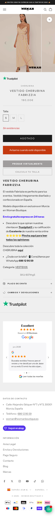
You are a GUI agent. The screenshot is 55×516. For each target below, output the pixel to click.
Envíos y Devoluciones (15, 449)
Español (40, 490)
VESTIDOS (21, 267)
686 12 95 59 (25, 413)
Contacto (8, 460)
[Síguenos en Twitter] (12, 481)
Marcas (7, 471)
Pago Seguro (10, 455)
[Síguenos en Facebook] (4, 481)
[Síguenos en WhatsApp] (42, 481)
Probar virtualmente (27, 164)
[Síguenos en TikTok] (34, 481)
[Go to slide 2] (26, 372)
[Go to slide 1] (24, 372)
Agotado (27, 138)
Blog (5, 466)
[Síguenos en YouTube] (27, 481)
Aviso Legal (9, 444)
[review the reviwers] (12, 352)
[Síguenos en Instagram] (19, 481)
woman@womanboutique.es (22, 418)
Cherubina (27, 86)
